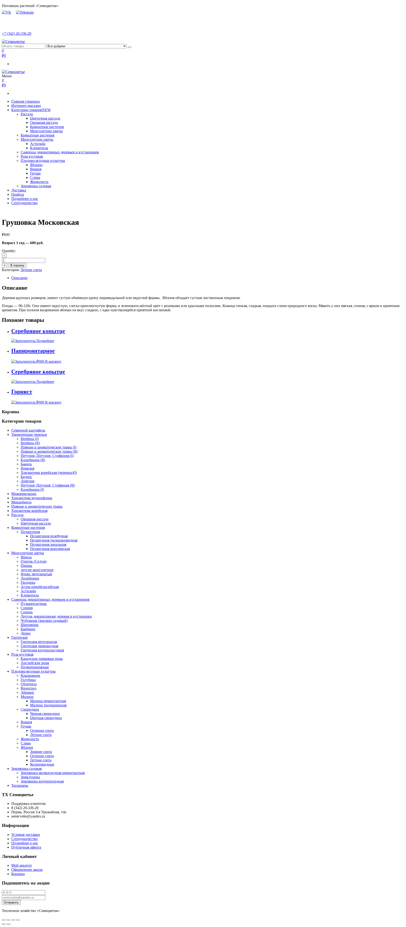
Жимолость (39, 182)
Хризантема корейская (29, 511)
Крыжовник (30, 676)
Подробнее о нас (24, 199)
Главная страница (25, 101)
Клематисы (39, 148)
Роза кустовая (32, 156)
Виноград (28, 688)
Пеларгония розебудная (49, 536)
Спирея (27, 608)
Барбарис (28, 629)
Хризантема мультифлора (31, 498)
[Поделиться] (8, 920)
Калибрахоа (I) (32, 489)
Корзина (18, 874)
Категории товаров (31, 110)
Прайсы (17, 194)
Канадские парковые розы (42, 659)
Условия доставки (25, 835)
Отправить (11, 902)
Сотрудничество (24, 203)
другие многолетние (37, 570)
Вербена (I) (30, 439)
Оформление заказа (27, 870)
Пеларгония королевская (50, 549)
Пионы (26, 566)
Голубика (28, 680)
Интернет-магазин (26, 106)
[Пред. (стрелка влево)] (4, 924)
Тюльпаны (19, 785)
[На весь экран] (13, 920)
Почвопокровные (35, 667)
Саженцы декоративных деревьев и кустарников (60, 152)
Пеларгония (30, 532)
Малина (27, 697)
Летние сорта (31, 270)
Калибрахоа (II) (33, 460)
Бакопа (26, 464)
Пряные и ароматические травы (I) (48, 447)
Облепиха (29, 684)
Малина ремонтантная (48, 701)
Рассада (27, 114)
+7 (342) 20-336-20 (16, 33)
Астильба (37, 144)
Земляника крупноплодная (42, 781)
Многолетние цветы (46, 131)
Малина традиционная (48, 705)
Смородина (30, 709)
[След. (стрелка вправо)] (8, 924)
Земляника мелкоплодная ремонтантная (53, 773)
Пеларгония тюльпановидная (53, 540)
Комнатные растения (47, 127)
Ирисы (26, 557)
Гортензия (19, 637)
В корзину (17, 265)
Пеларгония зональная (48, 544)
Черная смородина (45, 714)
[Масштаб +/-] (18, 920)
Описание (19, 278)
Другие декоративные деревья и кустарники (56, 616)
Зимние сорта (41, 752)
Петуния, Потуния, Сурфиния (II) (48, 485)
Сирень (27, 612)
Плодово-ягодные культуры (43, 161)
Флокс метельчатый (36, 574)
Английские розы (35, 663)
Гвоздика (28, 582)
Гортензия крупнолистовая (42, 650)
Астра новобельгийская (40, 587)
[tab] (207, 278)
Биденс (26, 477)
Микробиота (21, 502)
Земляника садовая (36, 186)
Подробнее (45, 341)
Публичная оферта (26, 847)
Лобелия (27, 481)
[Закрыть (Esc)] (4, 920)
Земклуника (30, 777)
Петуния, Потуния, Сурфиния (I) (47, 456)
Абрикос (27, 692)
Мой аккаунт (21, 865)
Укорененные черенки (29, 434)
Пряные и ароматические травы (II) (49, 451)
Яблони (36, 165)
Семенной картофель (28, 430)
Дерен (26, 633)
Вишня (35, 169)
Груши (35, 173)
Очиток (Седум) (34, 561)
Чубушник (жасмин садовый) (44, 621)
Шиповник (30, 625)
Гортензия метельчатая (39, 642)
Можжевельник (23, 494)
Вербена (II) (30, 443)
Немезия (27, 468)
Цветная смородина (46, 718)
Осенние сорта (42, 730)
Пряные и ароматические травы (36, 506)
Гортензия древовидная (39, 646)
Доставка (18, 190)
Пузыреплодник (34, 604)
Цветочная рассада (45, 118)
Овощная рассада (44, 123)
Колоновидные (42, 764)
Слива (35, 177)
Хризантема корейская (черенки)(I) (49, 473)
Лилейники (30, 578)
